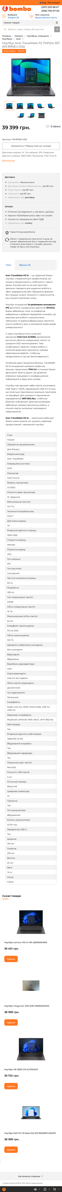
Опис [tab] (8, 265)
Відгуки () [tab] (25, 265)
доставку (30, 197)
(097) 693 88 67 (50, 7)
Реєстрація (54, 2)
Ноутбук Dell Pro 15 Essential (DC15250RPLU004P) (30, 1133)
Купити (11, 959)
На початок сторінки (29, 1176)
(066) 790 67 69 (50, 10)
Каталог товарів (11, 22)
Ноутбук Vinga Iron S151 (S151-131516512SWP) (26, 1006)
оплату (28, 223)
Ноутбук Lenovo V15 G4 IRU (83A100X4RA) (25, 942)
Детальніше (8, 160)
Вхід (44, 2)
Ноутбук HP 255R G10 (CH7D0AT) (21, 1069)
